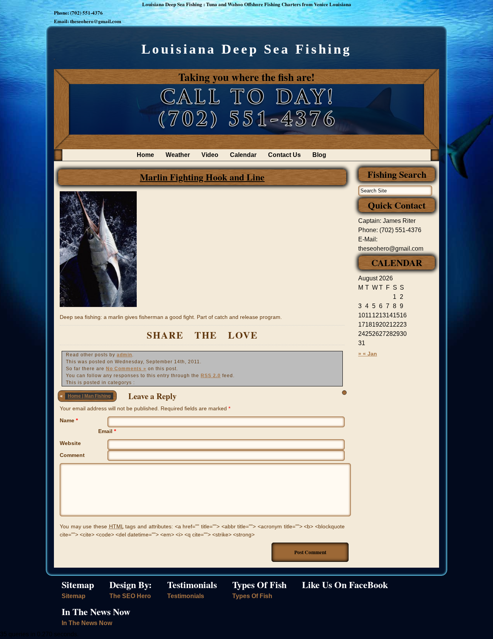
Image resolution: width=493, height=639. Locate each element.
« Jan (370, 354)
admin (124, 354)
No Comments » (126, 368)
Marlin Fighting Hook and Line (202, 177)
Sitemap (74, 596)
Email (107, 431)
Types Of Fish (252, 596)
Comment (72, 455)
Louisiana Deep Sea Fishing (246, 49)
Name (69, 420)
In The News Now (87, 623)
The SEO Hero (130, 596)
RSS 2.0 (211, 375)
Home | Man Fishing (89, 396)
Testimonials (185, 596)
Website (70, 443)
